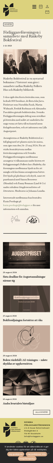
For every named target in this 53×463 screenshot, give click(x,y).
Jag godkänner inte (36, 454)
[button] (34, 6)
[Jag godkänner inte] (48, 452)
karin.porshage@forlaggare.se (18, 205)
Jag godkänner (16, 454)
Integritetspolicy (27, 458)
